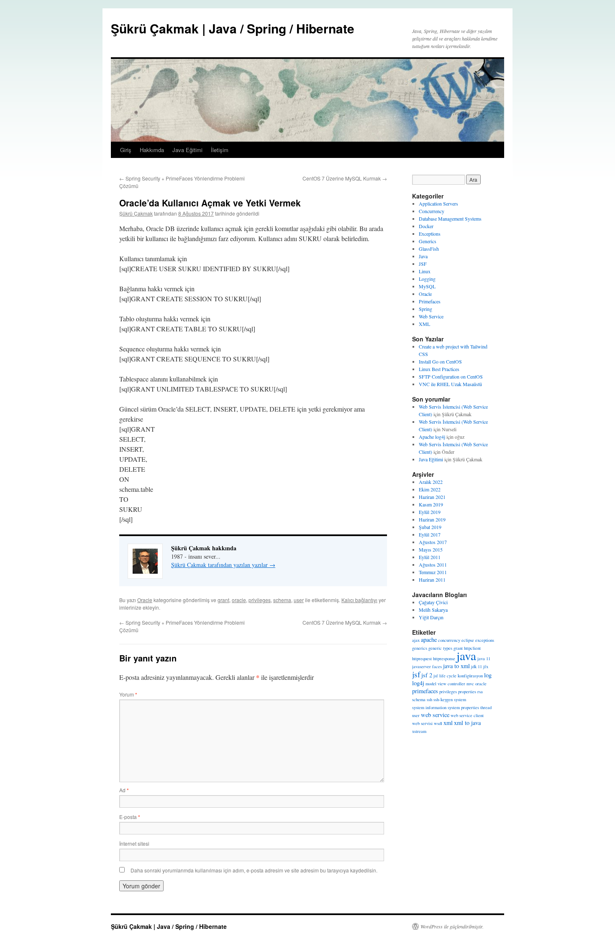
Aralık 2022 (431, 481)
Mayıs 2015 (431, 549)
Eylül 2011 (430, 557)
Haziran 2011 (432, 579)
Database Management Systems (450, 218)
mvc (470, 684)
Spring (425, 308)
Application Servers (438, 203)
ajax (416, 640)
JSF (423, 263)
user (299, 599)
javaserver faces (427, 666)
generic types (440, 648)
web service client (467, 715)
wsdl (438, 723)
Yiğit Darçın (431, 617)
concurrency (449, 640)
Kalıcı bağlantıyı (359, 599)
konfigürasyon (470, 676)
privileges (260, 599)
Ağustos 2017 (433, 542)
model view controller (445, 684)
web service (435, 715)
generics (419, 648)
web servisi (422, 723)
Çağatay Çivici (433, 602)
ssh (429, 699)
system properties (463, 707)
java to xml (456, 666)
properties (467, 691)
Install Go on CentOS (440, 361)
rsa (480, 691)
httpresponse (444, 658)
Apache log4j (432, 436)
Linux (424, 271)
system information (429, 707)
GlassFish (429, 248)
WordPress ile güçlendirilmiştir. (452, 926)
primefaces (425, 691)
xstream (419, 731)
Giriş (125, 150)
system (460, 699)
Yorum (128, 694)
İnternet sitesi (134, 843)
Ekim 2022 (430, 489)
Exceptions (430, 233)
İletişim (219, 150)
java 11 (483, 658)
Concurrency (431, 211)
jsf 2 (426, 675)
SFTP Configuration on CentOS (451, 376)
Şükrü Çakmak (136, 213)
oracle (239, 599)
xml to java (467, 723)
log (488, 675)
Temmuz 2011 (433, 572)
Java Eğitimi (187, 150)
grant (223, 599)
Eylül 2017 (430, 534)
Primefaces (430, 301)
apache (429, 639)
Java (423, 256)
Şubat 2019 (430, 527)
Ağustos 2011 (433, 564)
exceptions (484, 640)
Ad (124, 789)
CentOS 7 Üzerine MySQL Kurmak (344, 178)
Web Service (431, 316)
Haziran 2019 (432, 519)
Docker (426, 226)
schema (282, 599)
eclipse (467, 640)
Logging (427, 278)
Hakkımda (152, 150)
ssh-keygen (443, 699)
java (466, 655)
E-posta (129, 816)
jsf (416, 674)
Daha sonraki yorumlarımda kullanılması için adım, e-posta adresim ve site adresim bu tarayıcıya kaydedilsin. (254, 870)
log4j (418, 683)
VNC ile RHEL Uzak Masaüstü (450, 384)
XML (424, 323)
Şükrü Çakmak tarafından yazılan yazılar (223, 565)
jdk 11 (476, 666)
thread (486, 707)
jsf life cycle (444, 676)
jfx (485, 666)
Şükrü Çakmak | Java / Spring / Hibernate (232, 28)
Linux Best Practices (439, 369)
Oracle (144, 599)
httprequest (422, 658)
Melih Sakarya (433, 609)
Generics (427, 241)
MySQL (427, 286)
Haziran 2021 (432, 496)
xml (448, 723)
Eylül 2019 (430, 512)
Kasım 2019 (431, 504)
